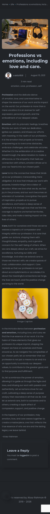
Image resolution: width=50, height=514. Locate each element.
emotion (15, 86)
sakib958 (18, 75)
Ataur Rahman (36, 497)
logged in (24, 455)
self (40, 86)
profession (31, 86)
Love (23, 86)
